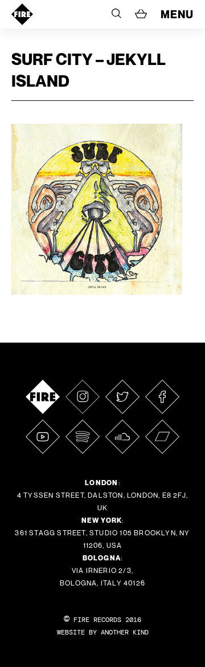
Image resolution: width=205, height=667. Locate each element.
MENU (177, 14)
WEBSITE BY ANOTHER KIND (103, 632)
